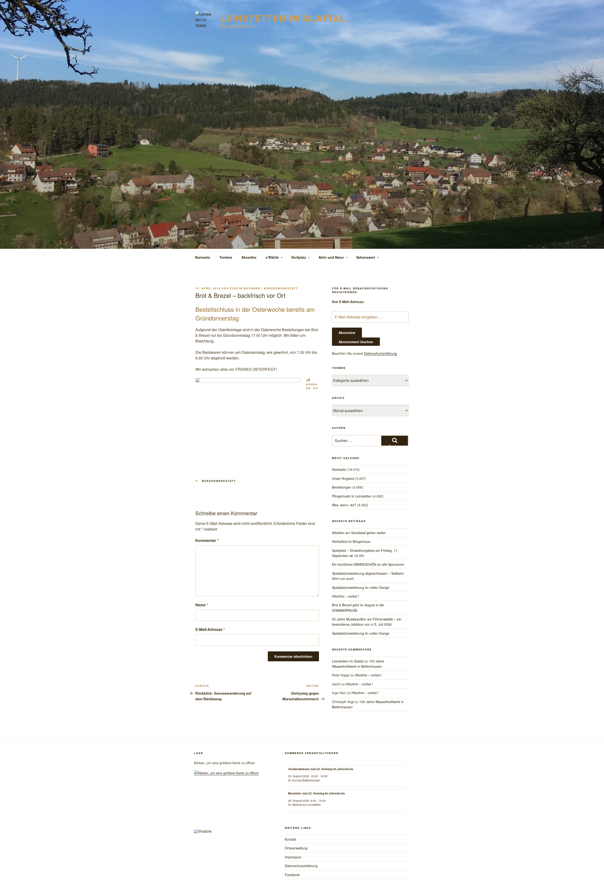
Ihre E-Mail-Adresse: (348, 301)
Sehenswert (365, 257)
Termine (225, 257)
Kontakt (290, 839)
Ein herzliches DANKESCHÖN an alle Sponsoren (368, 564)
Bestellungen (341, 487)
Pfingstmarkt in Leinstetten (352, 496)
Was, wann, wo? (344, 504)
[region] (233, 812)
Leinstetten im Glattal (283, 18)
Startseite (202, 257)
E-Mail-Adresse (210, 629)
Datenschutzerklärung (380, 353)
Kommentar (206, 540)
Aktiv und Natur (331, 257)
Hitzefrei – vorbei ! (345, 596)
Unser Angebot (343, 478)
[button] (201, 810)
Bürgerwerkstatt (219, 481)
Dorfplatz (298, 257)
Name (201, 605)
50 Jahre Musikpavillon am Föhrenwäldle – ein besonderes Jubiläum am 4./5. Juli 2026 (366, 622)
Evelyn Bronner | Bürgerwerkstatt (264, 288)
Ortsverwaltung (296, 848)
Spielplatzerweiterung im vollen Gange (360, 587)
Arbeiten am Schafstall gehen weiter (359, 532)
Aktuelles (248, 257)
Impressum (293, 857)
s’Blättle (272, 257)
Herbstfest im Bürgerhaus (351, 541)
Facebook (292, 874)
